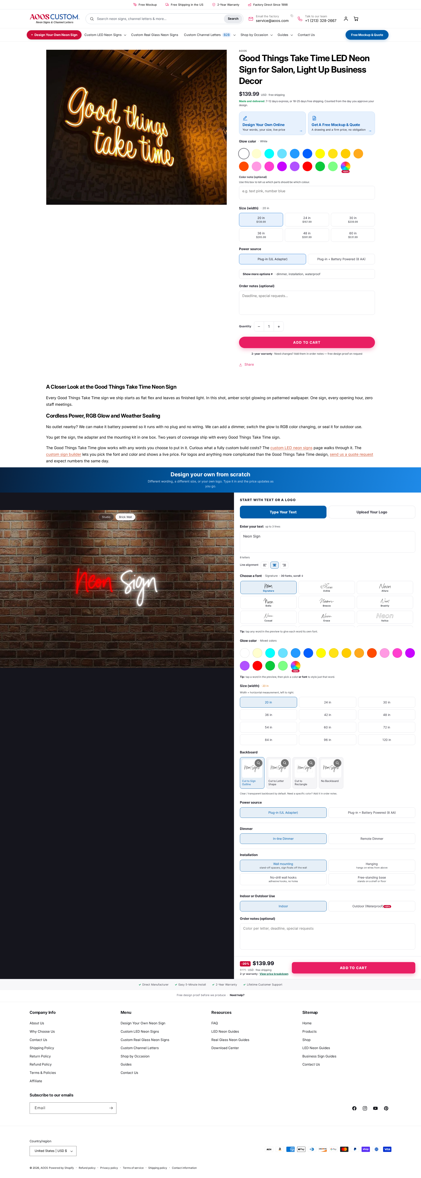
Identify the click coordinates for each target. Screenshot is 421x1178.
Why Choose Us (42, 1031)
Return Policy (40, 1056)
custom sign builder (63, 454)
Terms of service (133, 1167)
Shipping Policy (42, 1048)
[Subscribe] (111, 1108)
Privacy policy (109, 1167)
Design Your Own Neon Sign (143, 1023)
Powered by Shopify (61, 1167)
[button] (105, 35)
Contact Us (38, 1040)
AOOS (44, 1167)
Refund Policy (41, 1064)
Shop (306, 1040)
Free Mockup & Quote (367, 35)
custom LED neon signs (291, 447)
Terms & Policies (43, 1073)
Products (309, 1031)
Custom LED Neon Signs (140, 1031)
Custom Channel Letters (140, 1048)
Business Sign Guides (319, 1056)
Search (233, 18)
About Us (37, 1023)
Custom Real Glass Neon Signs (145, 1040)
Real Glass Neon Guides (230, 1040)
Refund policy (87, 1167)
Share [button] (249, 365)
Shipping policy (157, 1167)
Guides (126, 1064)
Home (307, 1023)
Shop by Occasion (135, 1056)
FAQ (214, 1023)
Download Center (225, 1048)
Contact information (184, 1167)
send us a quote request (351, 454)
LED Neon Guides (225, 1031)
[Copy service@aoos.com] (291, 15)
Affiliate (36, 1081)
